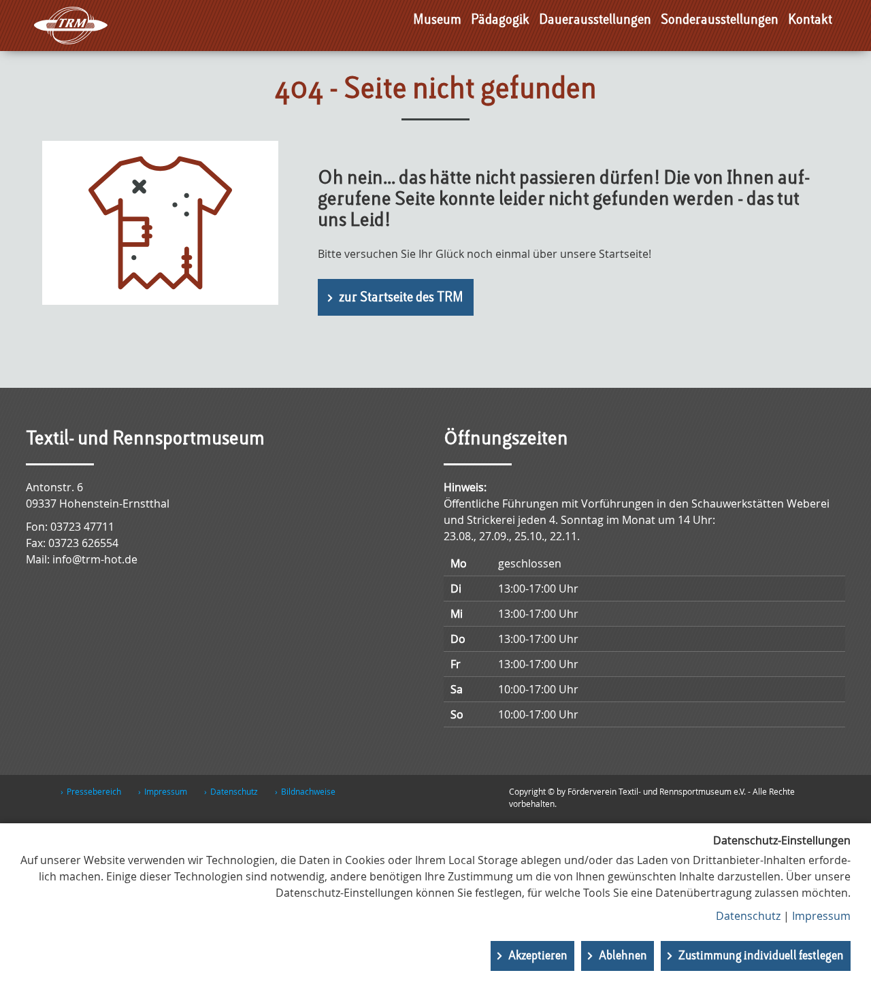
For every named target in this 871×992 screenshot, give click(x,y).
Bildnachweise (308, 791)
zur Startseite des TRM (401, 298)
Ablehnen (623, 955)
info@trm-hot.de (94, 559)
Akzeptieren (538, 955)
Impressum (165, 791)
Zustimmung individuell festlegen (761, 955)
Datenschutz (234, 791)
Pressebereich (94, 791)
